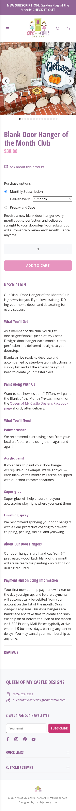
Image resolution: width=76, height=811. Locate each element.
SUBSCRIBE (59, 728)
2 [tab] (22, 119)
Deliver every (20, 199)
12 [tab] (51, 119)
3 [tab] (25, 119)
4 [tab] (28, 119)
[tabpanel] (38, 78)
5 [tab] (31, 119)
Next (70, 81)
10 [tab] (45, 119)
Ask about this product (27, 167)
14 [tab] (57, 119)
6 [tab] (34, 119)
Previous (6, 81)
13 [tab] (54, 119)
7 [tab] (37, 119)
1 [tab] (20, 119)
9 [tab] (42, 119)
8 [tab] (40, 119)
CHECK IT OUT (43, 10)
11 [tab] (48, 119)
